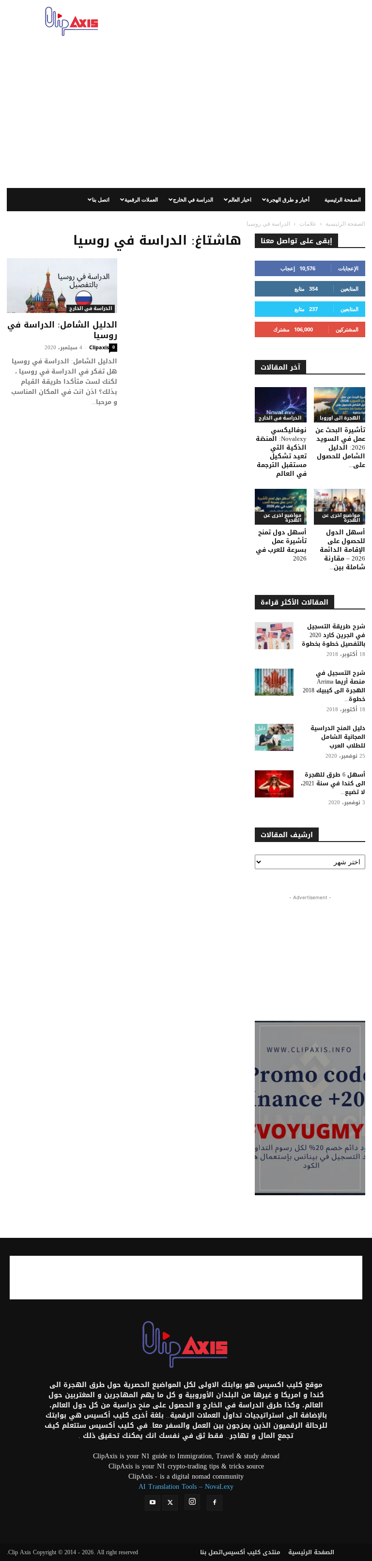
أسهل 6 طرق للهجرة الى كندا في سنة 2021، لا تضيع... (333, 783)
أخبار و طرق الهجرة (288, 199)
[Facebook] (214, 1503)
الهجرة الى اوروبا (340, 418)
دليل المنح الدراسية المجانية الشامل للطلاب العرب (337, 737)
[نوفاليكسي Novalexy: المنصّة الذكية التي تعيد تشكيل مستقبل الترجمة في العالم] (281, 404)
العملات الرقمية (141, 199)
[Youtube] (152, 1503)
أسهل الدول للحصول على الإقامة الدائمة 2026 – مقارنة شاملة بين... (342, 549)
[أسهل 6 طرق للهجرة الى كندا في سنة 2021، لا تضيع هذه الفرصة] (274, 783)
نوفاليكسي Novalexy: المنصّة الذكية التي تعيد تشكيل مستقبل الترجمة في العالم (281, 452)
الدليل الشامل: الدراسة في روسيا (62, 330)
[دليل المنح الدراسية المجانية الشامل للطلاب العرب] (274, 737)
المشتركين (347, 329)
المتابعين (349, 288)
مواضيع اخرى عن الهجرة (282, 518)
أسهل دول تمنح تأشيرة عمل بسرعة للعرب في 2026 (281, 545)
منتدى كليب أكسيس (251, 1552)
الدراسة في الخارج (193, 199)
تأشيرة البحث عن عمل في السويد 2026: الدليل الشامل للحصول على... (340, 447)
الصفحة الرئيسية (343, 199)
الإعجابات (348, 268)
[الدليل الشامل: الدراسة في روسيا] (62, 285)
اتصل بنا (100, 199)
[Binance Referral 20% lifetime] (310, 1108)
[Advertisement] (251, 21)
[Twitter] (170, 1503)
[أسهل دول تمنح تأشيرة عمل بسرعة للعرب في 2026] (281, 506)
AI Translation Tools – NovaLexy (186, 1486)
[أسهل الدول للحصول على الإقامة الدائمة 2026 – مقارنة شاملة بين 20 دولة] (340, 506)
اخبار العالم (239, 199)
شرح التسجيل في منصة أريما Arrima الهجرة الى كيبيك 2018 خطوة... (334, 686)
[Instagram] (192, 1502)
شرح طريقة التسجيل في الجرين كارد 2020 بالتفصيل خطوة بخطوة (333, 635)
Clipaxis (99, 347)
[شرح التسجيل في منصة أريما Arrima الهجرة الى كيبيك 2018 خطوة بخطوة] (274, 682)
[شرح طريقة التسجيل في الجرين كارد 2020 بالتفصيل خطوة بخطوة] (274, 635)
